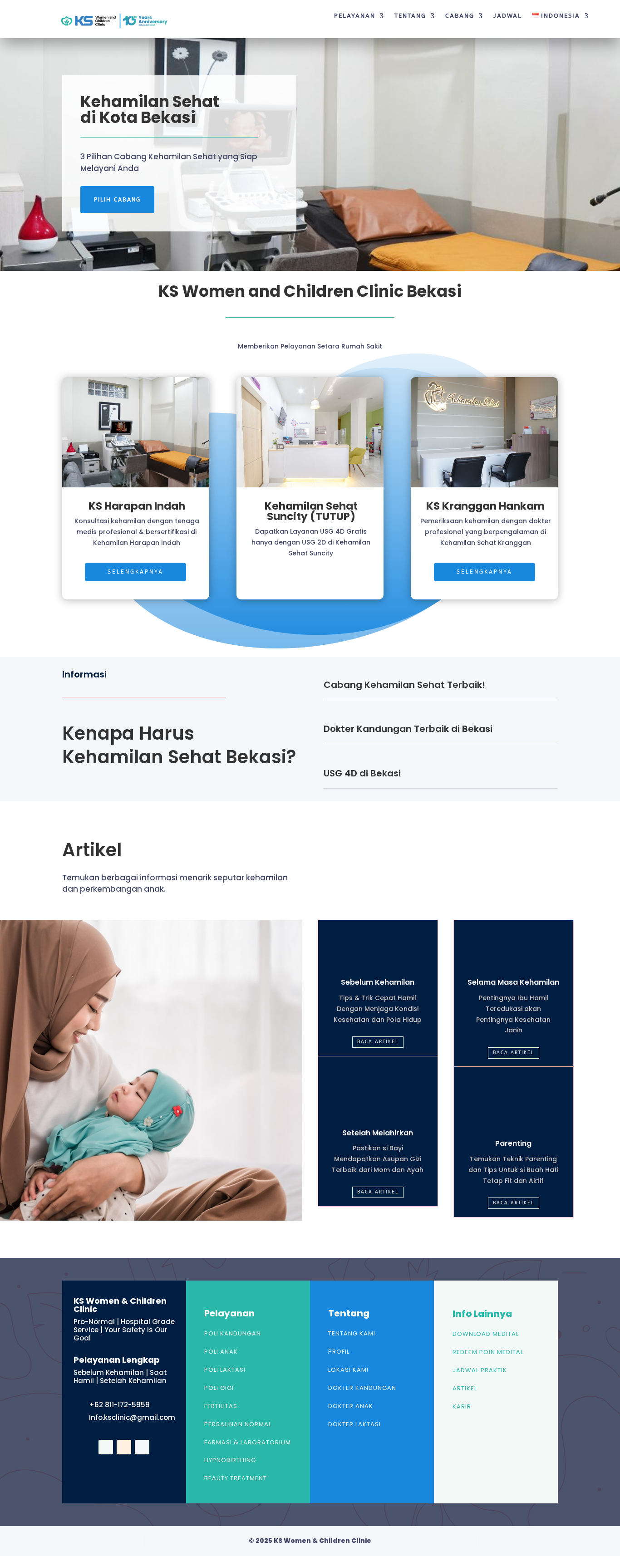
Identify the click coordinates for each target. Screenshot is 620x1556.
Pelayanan (354, 16)
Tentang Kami (351, 1333)
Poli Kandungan (232, 1333)
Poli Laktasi (225, 1369)
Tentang (410, 16)
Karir (462, 1406)
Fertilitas (220, 1406)
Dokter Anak (350, 1406)
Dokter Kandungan (362, 1388)
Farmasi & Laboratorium (247, 1442)
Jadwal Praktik (480, 1370)
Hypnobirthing (230, 1460)
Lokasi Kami (348, 1369)
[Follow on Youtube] (124, 1447)
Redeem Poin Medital (488, 1352)
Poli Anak (221, 1351)
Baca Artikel (378, 1042)
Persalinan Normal (237, 1424)
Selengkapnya (135, 572)
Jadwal (507, 16)
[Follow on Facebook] (105, 1447)
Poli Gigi (219, 1388)
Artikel (465, 1388)
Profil (338, 1351)
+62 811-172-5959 (119, 1404)
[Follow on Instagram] (142, 1447)
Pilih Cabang (117, 199)
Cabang (459, 16)
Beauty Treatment (235, 1478)
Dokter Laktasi (354, 1424)
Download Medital (486, 1334)
